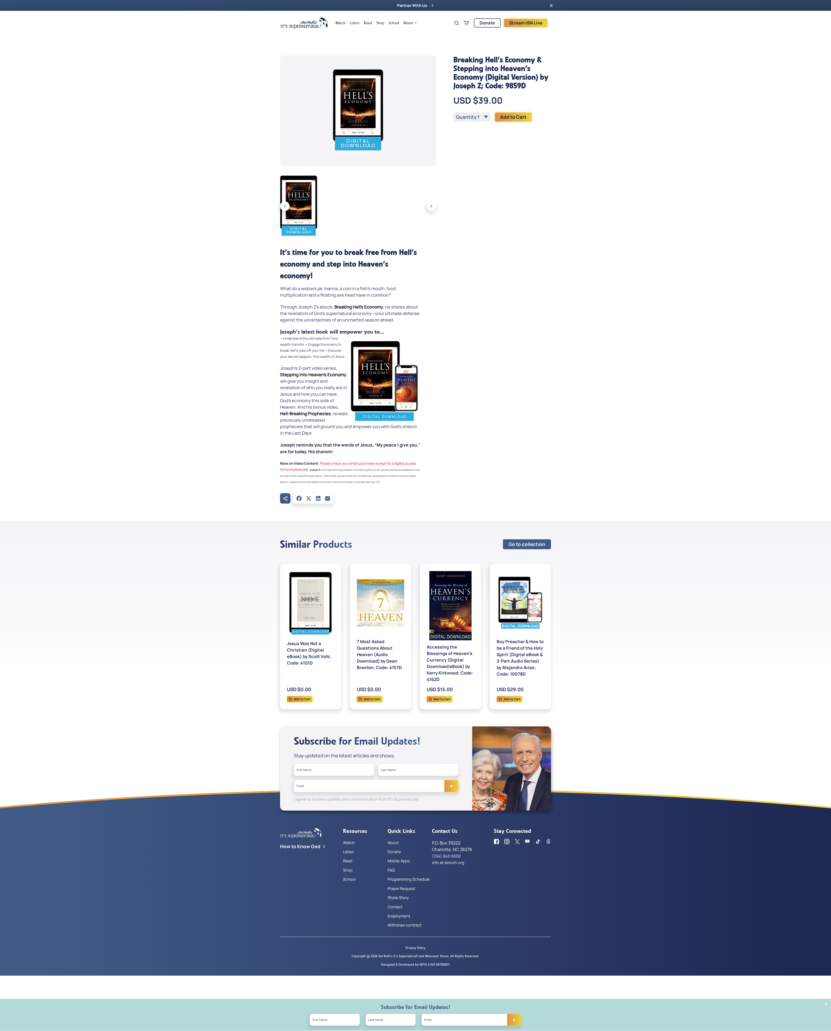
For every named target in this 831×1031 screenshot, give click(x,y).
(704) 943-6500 (446, 856)
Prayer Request (401, 888)
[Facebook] (299, 498)
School (394, 23)
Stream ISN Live (525, 23)
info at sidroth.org (448, 862)
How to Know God (300, 846)
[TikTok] (538, 841)
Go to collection (527, 544)
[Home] (304, 23)
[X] (308, 498)
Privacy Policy (415, 948)
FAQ (391, 870)
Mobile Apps (399, 860)
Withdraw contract (404, 925)
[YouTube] (527, 841)
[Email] (327, 498)
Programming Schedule (409, 879)
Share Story (398, 897)
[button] (551, 5)
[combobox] (472, 117)
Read (368, 23)
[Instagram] (506, 841)
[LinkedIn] (318, 498)
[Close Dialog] (826, 1003)
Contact (395, 906)
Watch (340, 23)
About (408, 23)
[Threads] (548, 841)
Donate (487, 23)
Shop (380, 23)
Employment (399, 916)
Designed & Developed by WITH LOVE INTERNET (415, 964)
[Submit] (451, 786)
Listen (354, 23)
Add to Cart (513, 117)
